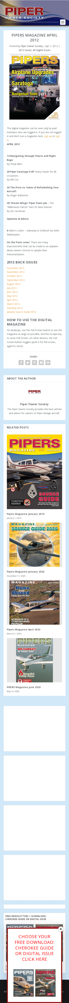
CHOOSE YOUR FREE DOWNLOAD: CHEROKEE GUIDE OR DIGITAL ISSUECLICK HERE (35, 947)
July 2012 (12, 288)
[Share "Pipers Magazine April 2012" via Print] (48, 362)
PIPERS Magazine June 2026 (24, 687)
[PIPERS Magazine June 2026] (34, 660)
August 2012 (13, 284)
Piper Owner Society (32, 46)
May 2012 (12, 295)
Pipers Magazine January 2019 (25, 514)
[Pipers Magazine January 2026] (34, 545)
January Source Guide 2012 (21, 311)
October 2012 (14, 276)
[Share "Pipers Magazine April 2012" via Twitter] (27, 362)
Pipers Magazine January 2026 (25, 571)
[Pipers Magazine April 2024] (34, 602)
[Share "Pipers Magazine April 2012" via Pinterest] (34, 362)
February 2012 (14, 308)
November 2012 (15, 272)
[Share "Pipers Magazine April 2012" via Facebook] (21, 362)
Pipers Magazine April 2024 (23, 629)
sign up (48, 136)
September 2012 (16, 280)
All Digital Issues (41, 50)
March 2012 (13, 304)
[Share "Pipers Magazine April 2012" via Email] (41, 362)
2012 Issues (25, 50)
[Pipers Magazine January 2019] (34, 472)
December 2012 (15, 268)
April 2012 (12, 300)
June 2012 (12, 291)
